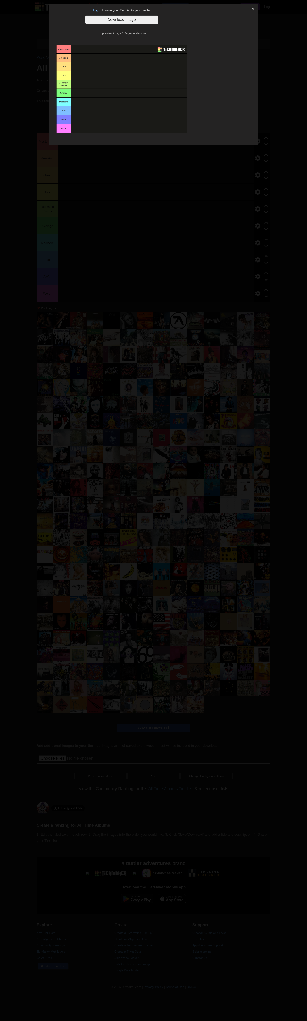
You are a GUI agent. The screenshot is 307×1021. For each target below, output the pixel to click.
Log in (97, 10)
